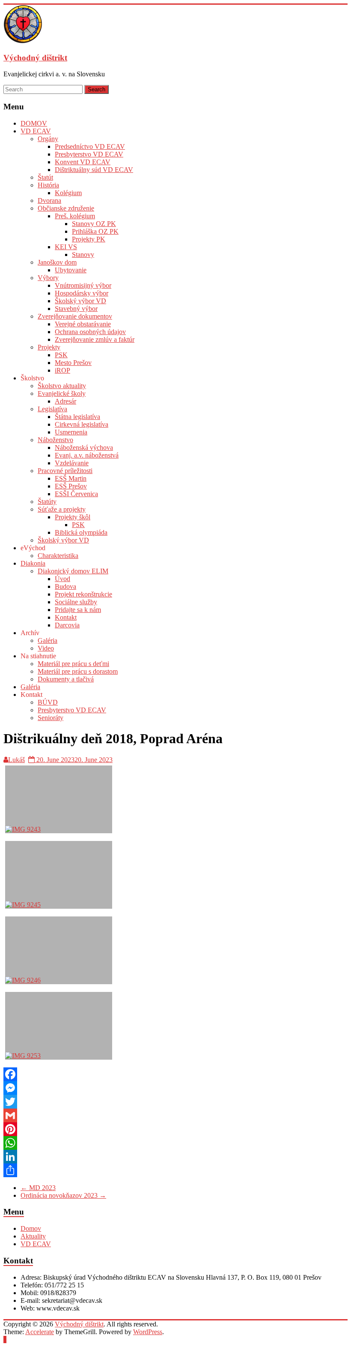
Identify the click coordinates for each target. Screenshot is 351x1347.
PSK (61, 355)
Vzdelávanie (72, 463)
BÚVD (48, 702)
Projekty (49, 347)
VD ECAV (36, 131)
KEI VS (66, 246)
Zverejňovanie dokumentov (75, 316)
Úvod (62, 578)
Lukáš (16, 759)
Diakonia (33, 563)
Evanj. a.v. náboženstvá (87, 455)
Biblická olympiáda (81, 532)
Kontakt (66, 617)
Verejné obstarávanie (83, 324)
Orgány (48, 138)
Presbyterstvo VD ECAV (89, 154)
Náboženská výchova (84, 447)
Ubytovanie (70, 270)
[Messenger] (175, 1088)
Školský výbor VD (80, 300)
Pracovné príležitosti (65, 470)
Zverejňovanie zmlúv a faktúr (94, 339)
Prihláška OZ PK (95, 231)
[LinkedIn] (175, 1156)
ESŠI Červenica (76, 493)
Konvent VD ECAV (82, 162)
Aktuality (33, 1236)
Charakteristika (58, 555)
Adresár (65, 401)
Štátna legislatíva (77, 416)
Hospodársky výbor (81, 293)
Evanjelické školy (62, 393)
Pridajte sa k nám (78, 609)
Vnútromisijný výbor (83, 285)
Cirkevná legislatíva (81, 424)
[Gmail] (175, 1115)
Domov (31, 1228)
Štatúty (47, 501)
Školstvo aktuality (62, 385)
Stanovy (83, 254)
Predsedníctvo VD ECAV (90, 146)
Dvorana (49, 200)
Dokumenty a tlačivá (66, 679)
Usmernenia (71, 432)
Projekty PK (88, 239)
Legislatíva (52, 409)
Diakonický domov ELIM (73, 571)
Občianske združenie (66, 208)
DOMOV (34, 123)
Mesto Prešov (73, 362)
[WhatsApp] (175, 1143)
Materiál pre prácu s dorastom (78, 671)
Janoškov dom (57, 262)
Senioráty (50, 717)
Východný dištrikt (35, 57)
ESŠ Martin (70, 478)
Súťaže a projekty (62, 509)
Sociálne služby (76, 602)
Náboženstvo (55, 439)
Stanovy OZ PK (94, 223)
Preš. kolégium (75, 216)
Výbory (48, 277)
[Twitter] (175, 1102)
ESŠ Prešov (71, 486)
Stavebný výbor (76, 308)
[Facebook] (175, 1074)
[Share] (175, 1170)
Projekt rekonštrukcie (83, 594)
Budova (65, 586)
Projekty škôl (72, 517)
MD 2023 (38, 1187)
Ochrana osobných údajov (90, 331)
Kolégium (68, 192)
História (48, 185)
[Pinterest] (175, 1129)
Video (46, 648)
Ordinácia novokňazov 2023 (63, 1195)
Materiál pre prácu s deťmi (73, 663)
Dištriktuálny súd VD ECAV (94, 169)
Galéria (47, 640)
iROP (62, 370)
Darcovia (67, 625)
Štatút (45, 177)
